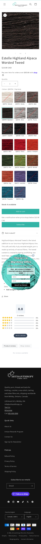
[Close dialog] (33, 255)
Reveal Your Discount (21, 285)
